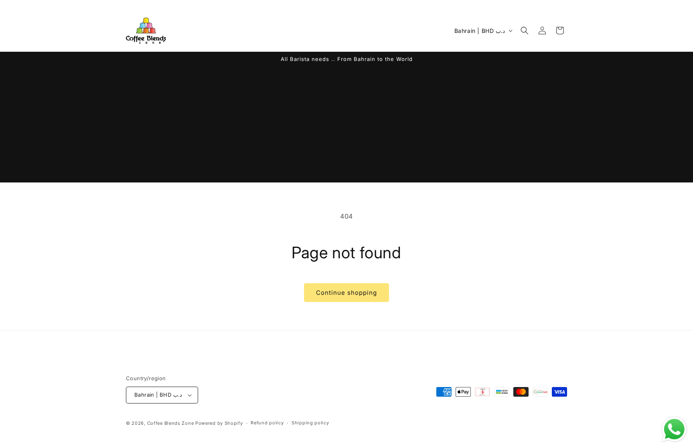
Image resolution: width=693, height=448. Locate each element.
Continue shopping (346, 292)
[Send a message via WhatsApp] (674, 429)
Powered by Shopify (219, 423)
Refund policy (267, 423)
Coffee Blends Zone (170, 423)
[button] (524, 30)
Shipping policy (310, 423)
